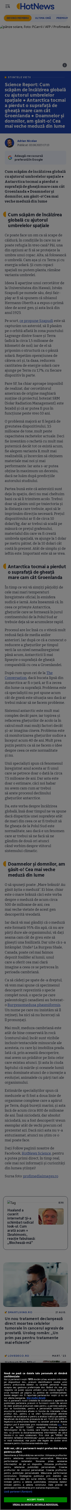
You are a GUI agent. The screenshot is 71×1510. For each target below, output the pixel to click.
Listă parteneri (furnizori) (18, 1491)
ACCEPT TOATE (35, 1499)
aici (59, 1424)
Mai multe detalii (36, 1397)
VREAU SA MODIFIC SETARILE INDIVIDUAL (35, 1504)
